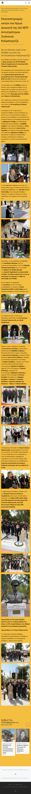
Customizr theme (23, 786)
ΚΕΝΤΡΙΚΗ (7, 8)
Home (2, 8)
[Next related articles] (28, 724)
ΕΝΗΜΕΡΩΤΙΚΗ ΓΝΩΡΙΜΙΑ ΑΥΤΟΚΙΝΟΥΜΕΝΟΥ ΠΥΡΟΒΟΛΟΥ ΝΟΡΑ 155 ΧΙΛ (8, 749)
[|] (2, 2)
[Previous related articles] (24, 724)
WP (9, 786)
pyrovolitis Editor (7, 44)
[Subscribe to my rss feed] (15, 791)
